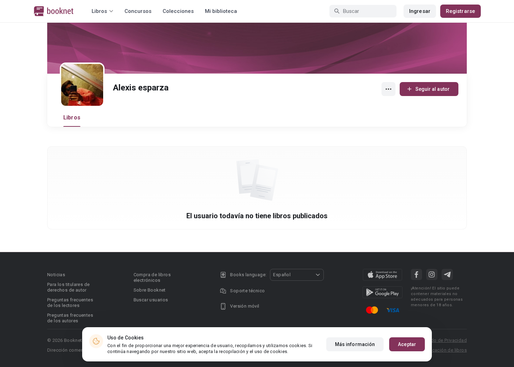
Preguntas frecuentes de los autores (70, 318)
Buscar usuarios (151, 299)
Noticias (56, 274)
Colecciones (178, 11)
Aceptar (407, 344)
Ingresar (419, 11)
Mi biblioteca (221, 11)
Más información (355, 344)
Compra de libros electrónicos (152, 277)
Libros (71, 117)
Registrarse (460, 11)
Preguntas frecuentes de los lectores (70, 302)
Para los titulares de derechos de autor (68, 287)
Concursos (137, 11)
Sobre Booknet (150, 290)
